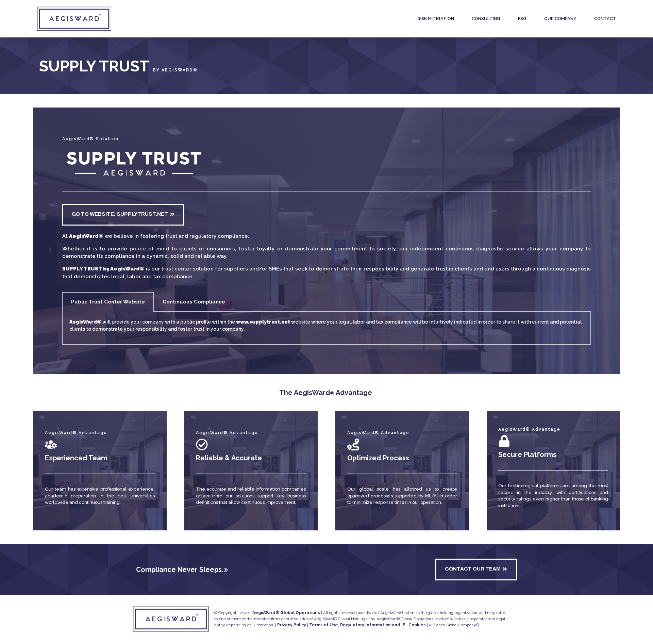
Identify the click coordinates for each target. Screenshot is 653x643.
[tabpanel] (326, 328)
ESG (522, 18)
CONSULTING (486, 18)
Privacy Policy (291, 625)
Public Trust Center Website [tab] (108, 302)
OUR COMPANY (560, 18)
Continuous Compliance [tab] (194, 302)
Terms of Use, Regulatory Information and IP (357, 625)
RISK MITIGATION (436, 18)
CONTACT (605, 18)
